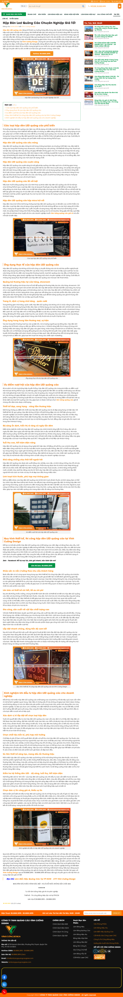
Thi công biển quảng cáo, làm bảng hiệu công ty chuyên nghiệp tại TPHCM (106, 28)
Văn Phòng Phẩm (100, 924)
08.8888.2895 (28, 950)
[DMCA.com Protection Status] (99, 956)
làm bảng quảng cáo (64, 400)
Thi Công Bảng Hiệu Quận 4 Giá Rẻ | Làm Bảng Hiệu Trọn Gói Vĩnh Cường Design (107, 69)
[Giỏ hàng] (119, 6)
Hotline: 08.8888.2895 (41, 53)
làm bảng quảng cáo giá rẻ (62, 213)
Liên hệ (5, 18)
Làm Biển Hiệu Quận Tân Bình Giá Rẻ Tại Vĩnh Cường (106, 93)
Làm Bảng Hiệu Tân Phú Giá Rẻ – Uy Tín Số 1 (106, 85)
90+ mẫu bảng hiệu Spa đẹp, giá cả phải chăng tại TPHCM (106, 35)
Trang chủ (32, 14)
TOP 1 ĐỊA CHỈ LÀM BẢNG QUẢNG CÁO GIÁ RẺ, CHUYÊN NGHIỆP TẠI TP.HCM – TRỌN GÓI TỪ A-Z (106, 52)
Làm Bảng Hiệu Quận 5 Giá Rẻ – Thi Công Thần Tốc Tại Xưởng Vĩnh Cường (107, 78)
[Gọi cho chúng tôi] (105, 951)
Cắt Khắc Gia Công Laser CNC (105, 935)
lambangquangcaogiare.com (20, 962)
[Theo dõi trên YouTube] (7, 1)
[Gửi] (84, 6)
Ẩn (14, 105)
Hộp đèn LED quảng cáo (12, 30)
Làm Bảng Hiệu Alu (55, 14)
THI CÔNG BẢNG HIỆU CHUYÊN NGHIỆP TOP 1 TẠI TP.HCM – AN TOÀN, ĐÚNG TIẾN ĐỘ (105, 44)
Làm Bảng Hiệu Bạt (88, 14)
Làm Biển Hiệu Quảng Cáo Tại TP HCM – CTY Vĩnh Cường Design (45, 878)
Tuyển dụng (14, 18)
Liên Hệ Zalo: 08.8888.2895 (41, 565)
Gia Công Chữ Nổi (104, 14)
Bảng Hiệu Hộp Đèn (71, 14)
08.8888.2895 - (18, 950)
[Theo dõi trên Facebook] (2, 1)
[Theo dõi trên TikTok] (4, 1)
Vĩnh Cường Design (28, 26)
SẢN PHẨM (42, 14)
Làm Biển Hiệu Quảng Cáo (103, 932)
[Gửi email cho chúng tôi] (6, 1)
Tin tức (117, 14)
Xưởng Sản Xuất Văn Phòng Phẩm (106, 943)
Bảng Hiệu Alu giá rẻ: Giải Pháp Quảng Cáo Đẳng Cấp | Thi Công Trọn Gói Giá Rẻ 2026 (106, 101)
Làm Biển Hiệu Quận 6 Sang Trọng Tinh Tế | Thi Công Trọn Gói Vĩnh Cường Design (106, 61)
